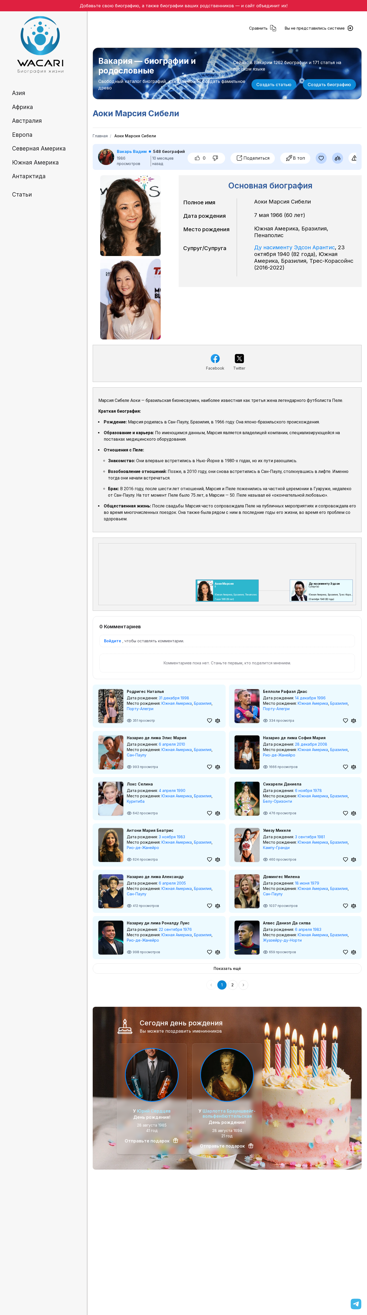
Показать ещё (227, 968)
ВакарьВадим (132, 151)
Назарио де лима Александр (155, 876)
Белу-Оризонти (277, 801)
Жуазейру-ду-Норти (282, 940)
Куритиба (136, 801)
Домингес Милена (281, 876)
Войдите (112, 641)
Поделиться (256, 158)
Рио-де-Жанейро (279, 755)
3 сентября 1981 (310, 836)
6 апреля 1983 (308, 929)
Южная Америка (176, 703)
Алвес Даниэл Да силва (287, 923)
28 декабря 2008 (311, 744)
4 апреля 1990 (172, 790)
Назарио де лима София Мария (294, 737)
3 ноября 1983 (172, 836)
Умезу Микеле (277, 830)
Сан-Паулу (136, 755)
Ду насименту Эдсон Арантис (294, 247)
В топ (299, 158)
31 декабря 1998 (174, 698)
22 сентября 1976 (175, 929)
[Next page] (243, 985)
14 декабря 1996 (310, 698)
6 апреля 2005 (172, 883)
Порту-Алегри (140, 708)
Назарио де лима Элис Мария (156, 737)
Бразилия (202, 703)
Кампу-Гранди (276, 847)
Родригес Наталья (145, 691)
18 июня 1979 (307, 883)
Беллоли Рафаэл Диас (285, 691)
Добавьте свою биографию (109, 5)
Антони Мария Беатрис (150, 830)
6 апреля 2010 (172, 744)
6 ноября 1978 (308, 790)
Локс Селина (140, 784)
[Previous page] (211, 985)
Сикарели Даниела (282, 784)
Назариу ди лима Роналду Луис (158, 923)
